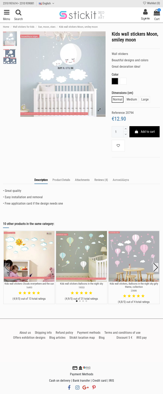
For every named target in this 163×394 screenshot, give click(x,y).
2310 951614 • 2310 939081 (18, 3)
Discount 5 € (124, 337)
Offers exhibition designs (29, 337)
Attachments (82, 180)
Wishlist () (153, 3)
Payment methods (88, 333)
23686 (134, 290)
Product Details (61, 180)
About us (25, 333)
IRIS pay (141, 337)
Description (41, 180)
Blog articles (57, 337)
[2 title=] (25, 293)
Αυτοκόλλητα (121, 180)
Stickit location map (82, 337)
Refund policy (64, 333)
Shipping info (43, 333)
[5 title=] (38, 293)
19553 (81, 287)
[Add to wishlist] (118, 145)
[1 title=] (20, 293)
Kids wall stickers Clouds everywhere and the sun (29, 283)
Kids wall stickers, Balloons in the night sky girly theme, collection (134, 285)
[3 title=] (29, 293)
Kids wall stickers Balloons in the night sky (81, 283)
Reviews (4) (101, 180)
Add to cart (148, 132)
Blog (102, 337)
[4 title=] (34, 293)
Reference (118, 113)
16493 (29, 287)
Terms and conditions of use (122, 333)
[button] (77, 301)
